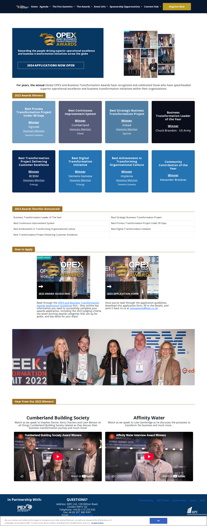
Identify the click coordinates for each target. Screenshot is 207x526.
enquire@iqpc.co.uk (81, 515)
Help (202, 500)
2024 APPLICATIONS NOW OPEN (51, 65)
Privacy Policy (146, 500)
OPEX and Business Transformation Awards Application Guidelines (68, 304)
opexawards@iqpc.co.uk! (144, 308)
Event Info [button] (100, 6)
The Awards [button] (84, 6)
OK (158, 520)
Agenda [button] (44, 6)
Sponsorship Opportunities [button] (125, 6)
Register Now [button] (177, 6)
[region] (103, 521)
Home (34, 6)
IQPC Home (163, 500)
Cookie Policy (179, 500)
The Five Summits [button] (62, 6)
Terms (193, 500)
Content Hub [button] (151, 6)
